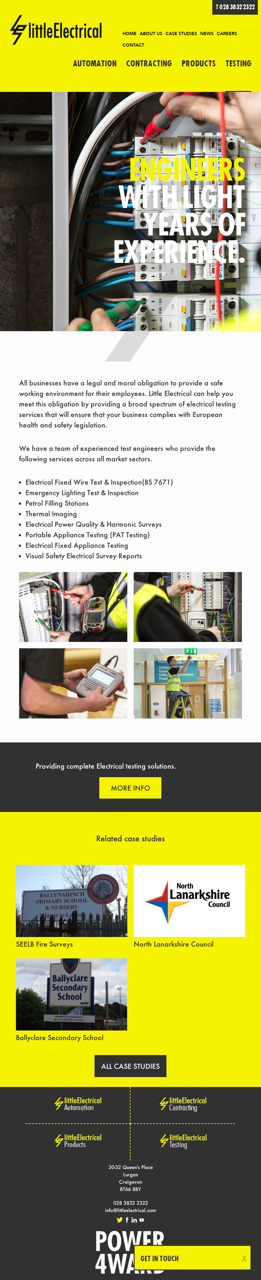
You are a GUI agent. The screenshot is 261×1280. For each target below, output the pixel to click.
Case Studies (181, 34)
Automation (94, 63)
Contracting (149, 63)
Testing (238, 63)
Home (130, 34)
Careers (227, 34)
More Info (130, 788)
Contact (133, 45)
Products (198, 63)
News (207, 34)
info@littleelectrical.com (130, 1210)
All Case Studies (130, 1066)
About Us (151, 34)
